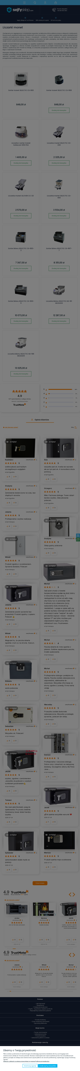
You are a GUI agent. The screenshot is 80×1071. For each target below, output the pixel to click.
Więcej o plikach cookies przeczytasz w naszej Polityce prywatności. (26, 1061)
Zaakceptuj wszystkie (47, 1066)
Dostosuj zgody (30, 1066)
